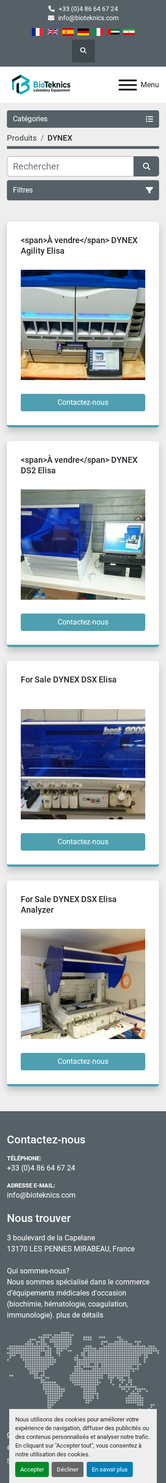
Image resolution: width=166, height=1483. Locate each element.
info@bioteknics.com (88, 18)
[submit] (146, 166)
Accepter (32, 1469)
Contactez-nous (83, 402)
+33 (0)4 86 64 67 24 (88, 8)
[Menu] (128, 85)
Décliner (67, 1469)
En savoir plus (110, 1469)
